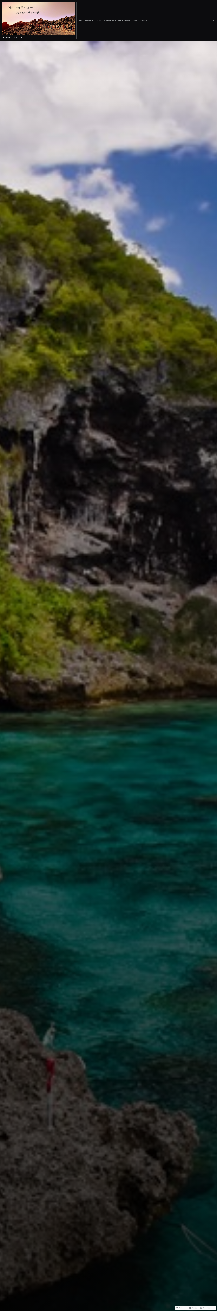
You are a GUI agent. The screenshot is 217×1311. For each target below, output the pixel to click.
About (135, 20)
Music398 (129, 713)
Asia (80, 20)
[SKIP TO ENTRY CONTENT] (109, 731)
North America (110, 20)
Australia (89, 20)
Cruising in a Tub (12, 37)
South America (124, 20)
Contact (143, 20)
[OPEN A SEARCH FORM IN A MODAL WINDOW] (214, 21)
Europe (98, 20)
